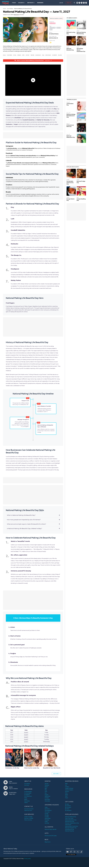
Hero (23, 55)
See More (55, 773)
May (46, 790)
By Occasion (68, 807)
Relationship (16, 14)
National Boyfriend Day (70, 820)
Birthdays (30, 2)
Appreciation (52, 27)
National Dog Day (69, 831)
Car (66, 785)
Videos (26, 802)
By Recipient (68, 810)
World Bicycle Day (69, 829)
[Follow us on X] (84, 3)
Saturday (47, 823)
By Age (67, 804)
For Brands (27, 794)
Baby (66, 783)
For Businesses (28, 791)
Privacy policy (27, 858)
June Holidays (10, 8)
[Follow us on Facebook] (79, 3)
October (47, 797)
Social (14, 55)
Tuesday (47, 816)
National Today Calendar (50, 829)
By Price (67, 808)
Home (4, 8)
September (47, 796)
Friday (46, 821)
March (46, 786)
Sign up (69, 2)
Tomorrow (47, 808)
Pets (66, 793)
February (47, 785)
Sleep (66, 794)
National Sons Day (69, 821)
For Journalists (27, 793)
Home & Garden (69, 790)
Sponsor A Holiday (28, 818)
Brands (19, 55)
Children (67, 786)
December (47, 801)
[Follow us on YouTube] (77, 3)
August (46, 794)
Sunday (46, 813)
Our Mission (27, 783)
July (46, 793)
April (46, 788)
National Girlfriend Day (70, 816)
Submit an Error (28, 810)
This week (47, 812)
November (47, 799)
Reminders (40, 2)
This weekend (48, 810)
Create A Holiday (28, 816)
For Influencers (28, 796)
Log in (61, 2)
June (46, 791)
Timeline (32, 55)
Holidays (21, 2)
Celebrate (54, 55)
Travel (66, 797)
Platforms (9, 55)
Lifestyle (58, 27)
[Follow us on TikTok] (86, 3)
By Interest (68, 805)
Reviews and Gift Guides (51, 835)
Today (14, 2)
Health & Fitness (69, 788)
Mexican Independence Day (72, 823)
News (25, 799)
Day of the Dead (69, 818)
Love (51, 29)
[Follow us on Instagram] (81, 3)
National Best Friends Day (71, 826)
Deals (4, 55)
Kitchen (67, 791)
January (46, 783)
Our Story (26, 785)
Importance (48, 55)
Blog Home (47, 842)
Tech (66, 796)
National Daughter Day (70, 827)
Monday (47, 815)
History (27, 55)
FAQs (43, 55)
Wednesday (47, 818)
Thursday (47, 820)
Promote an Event (28, 808)
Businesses (38, 55)
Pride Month (68, 824)
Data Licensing (28, 820)
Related (60, 55)
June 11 (26, 732)
